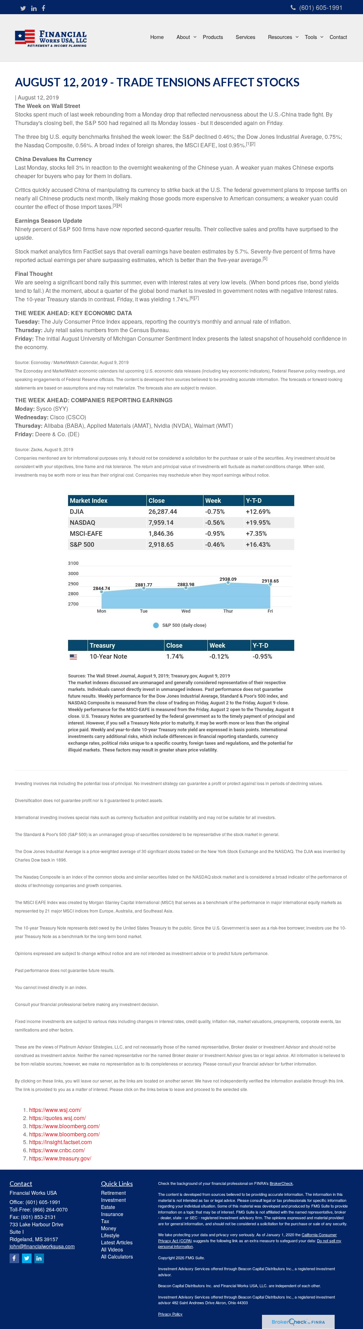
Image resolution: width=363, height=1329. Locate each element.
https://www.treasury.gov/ (60, 1158)
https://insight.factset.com (60, 1142)
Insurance (112, 1213)
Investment (113, 1199)
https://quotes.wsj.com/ (57, 1118)
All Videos (112, 1249)
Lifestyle (110, 1235)
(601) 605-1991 (321, 7)
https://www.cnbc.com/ (57, 1150)
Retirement (113, 1192)
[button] (183, 36)
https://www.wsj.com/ (55, 1110)
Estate (108, 1206)
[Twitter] (23, 8)
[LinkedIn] (34, 8)
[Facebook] (43, 8)
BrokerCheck (281, 1183)
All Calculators (117, 1256)
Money (108, 1228)
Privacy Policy (170, 1314)
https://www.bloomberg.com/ (64, 1126)
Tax (105, 1221)
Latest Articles (117, 1242)
